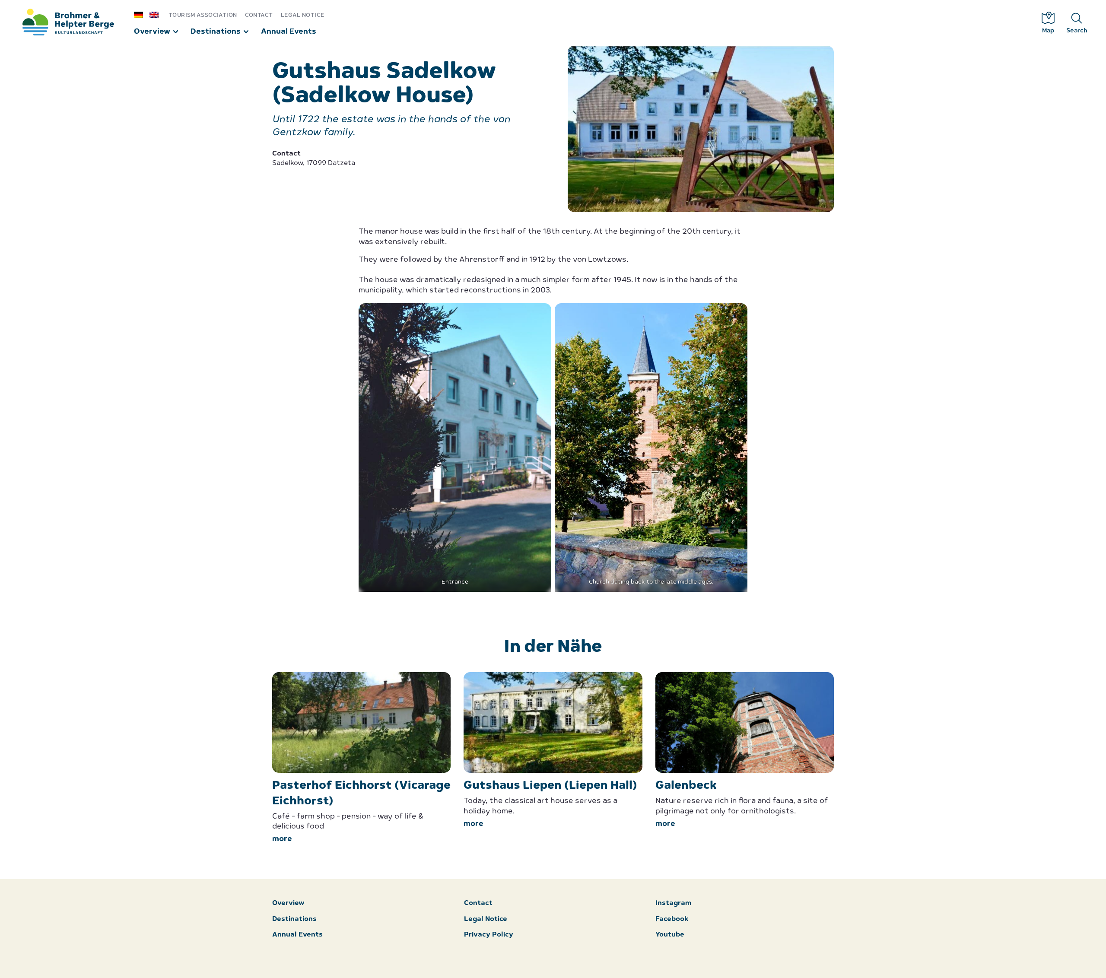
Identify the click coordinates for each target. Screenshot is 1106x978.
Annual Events (288, 31)
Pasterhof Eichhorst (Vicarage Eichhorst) (361, 794)
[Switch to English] (157, 14)
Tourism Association (202, 15)
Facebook (672, 919)
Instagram (673, 903)
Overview (152, 31)
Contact (259, 15)
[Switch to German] (141, 14)
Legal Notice (302, 15)
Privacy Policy (488, 935)
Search (1076, 31)
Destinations (216, 31)
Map (1048, 31)
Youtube (669, 935)
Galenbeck (686, 786)
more (282, 839)
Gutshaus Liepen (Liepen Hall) (550, 786)
